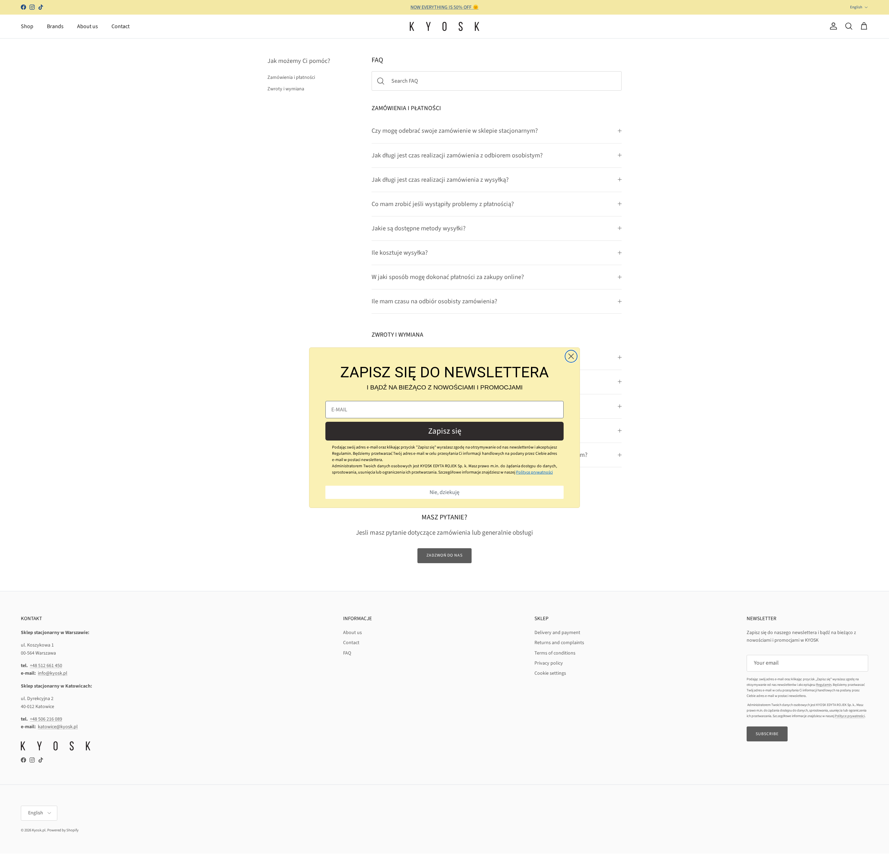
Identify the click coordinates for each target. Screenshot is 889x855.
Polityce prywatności (534, 472)
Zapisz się (444, 431)
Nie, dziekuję (444, 492)
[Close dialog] (571, 356)
